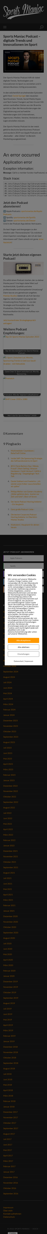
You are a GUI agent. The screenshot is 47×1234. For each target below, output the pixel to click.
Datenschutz (18, 661)
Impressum (29, 661)
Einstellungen (23, 654)
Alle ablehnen (23, 647)
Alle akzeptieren (23, 640)
